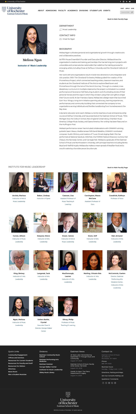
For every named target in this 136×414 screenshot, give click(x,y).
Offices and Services (16, 358)
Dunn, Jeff (92, 236)
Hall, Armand (117, 236)
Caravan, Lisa (68, 196)
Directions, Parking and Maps (112, 372)
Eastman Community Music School (49, 356)
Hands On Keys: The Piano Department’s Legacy (80, 372)
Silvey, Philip (68, 320)
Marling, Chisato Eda (92, 273)
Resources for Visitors (16, 366)
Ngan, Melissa (19, 320)
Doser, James (68, 236)
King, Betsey (19, 273)
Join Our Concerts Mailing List (112, 376)
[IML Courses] (60, 29)
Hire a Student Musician (17, 374)
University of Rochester (16, 1)
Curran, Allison (19, 236)
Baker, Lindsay (43, 196)
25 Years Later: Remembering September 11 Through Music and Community (82, 356)
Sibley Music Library (46, 372)
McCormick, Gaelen (117, 273)
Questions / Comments (110, 379)
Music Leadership (69, 29)
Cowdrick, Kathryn (117, 196)
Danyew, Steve (43, 236)
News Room (12, 372)
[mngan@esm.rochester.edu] (60, 39)
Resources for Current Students (20, 360)
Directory (11, 369)
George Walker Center (48, 367)
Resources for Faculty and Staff (20, 363)
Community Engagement (17, 355)
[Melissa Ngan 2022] (32, 39)
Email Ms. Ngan (69, 39)
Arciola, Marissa (19, 196)
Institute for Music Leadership (51, 370)
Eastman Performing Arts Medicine (49, 360)
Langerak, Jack (43, 273)
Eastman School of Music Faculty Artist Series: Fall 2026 (82, 365)
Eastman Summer (46, 364)
